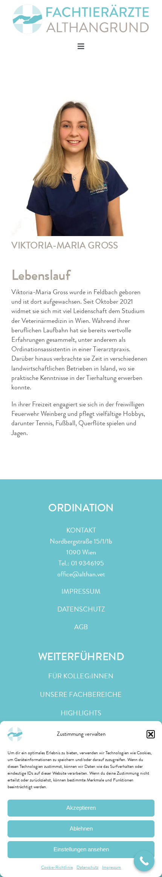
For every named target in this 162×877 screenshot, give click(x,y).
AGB (81, 627)
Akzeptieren (81, 807)
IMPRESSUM (81, 591)
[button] (150, 734)
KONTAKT (81, 530)
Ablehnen (81, 828)
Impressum (111, 867)
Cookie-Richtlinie (57, 867)
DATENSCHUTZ (81, 609)
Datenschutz (87, 867)
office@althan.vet (81, 574)
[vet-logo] (81, 7)
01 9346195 (87, 563)
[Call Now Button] (144, 861)
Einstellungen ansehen (81, 849)
